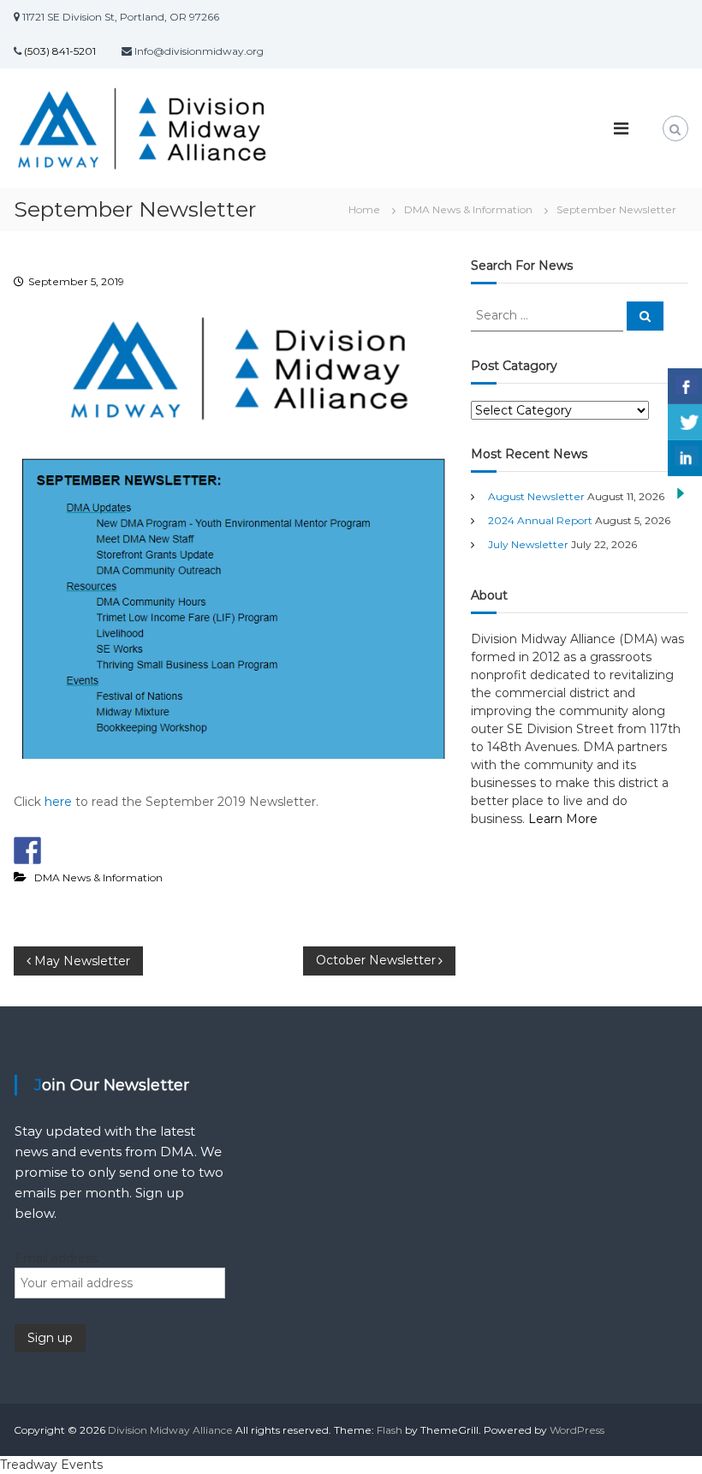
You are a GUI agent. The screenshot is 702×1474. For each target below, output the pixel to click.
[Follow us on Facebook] (27, 850)
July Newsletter (528, 544)
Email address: (57, 1258)
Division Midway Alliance (170, 1429)
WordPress (577, 1429)
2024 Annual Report (540, 520)
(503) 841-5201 (58, 51)
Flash (389, 1429)
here (58, 801)
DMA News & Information (468, 209)
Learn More (563, 819)
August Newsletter (536, 496)
